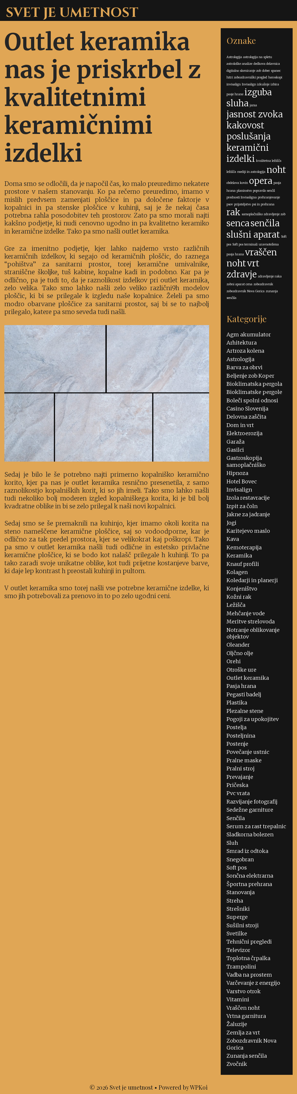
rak (233, 212)
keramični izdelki (248, 153)
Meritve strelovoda (251, 621)
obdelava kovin (237, 183)
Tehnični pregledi (249, 941)
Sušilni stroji (243, 925)
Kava (233, 539)
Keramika (239, 555)
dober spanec (271, 71)
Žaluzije (237, 1024)
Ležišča (236, 605)
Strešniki (238, 908)
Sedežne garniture (250, 809)
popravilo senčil (264, 191)
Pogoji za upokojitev (253, 719)
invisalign (234, 84)
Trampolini (241, 966)
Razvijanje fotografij (252, 801)
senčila (265, 223)
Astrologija (234, 57)
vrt (253, 263)
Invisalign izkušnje (255, 84)
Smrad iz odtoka (247, 851)
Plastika (237, 702)
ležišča (231, 172)
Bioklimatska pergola (254, 384)
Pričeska (237, 785)
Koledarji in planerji (252, 580)
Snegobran (240, 859)
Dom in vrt (240, 425)
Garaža (236, 441)
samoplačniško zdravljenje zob (263, 214)
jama (253, 105)
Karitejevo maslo (248, 531)
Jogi (231, 522)
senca (238, 223)
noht (276, 169)
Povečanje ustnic (248, 752)
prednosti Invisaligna (242, 197)
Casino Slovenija (247, 408)
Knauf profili (243, 564)
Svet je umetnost (72, 13)
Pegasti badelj (244, 694)
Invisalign (239, 489)
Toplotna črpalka (248, 958)
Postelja (237, 727)
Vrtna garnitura (246, 1016)
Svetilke (237, 933)
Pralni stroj (241, 768)
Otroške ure (241, 669)
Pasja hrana (241, 686)
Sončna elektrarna (250, 875)
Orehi (234, 661)
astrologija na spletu (257, 57)
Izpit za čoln (242, 506)
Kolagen (237, 572)
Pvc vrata (238, 793)
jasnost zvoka (255, 114)
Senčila (236, 818)
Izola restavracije (248, 497)
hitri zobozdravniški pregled (247, 77)
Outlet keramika (248, 678)
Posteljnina (241, 735)
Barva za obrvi (244, 367)
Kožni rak (239, 596)
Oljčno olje (240, 653)
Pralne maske (244, 760)
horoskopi (275, 77)
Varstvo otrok (244, 991)
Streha (235, 900)
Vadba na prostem (249, 974)
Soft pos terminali (245, 244)
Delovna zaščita (246, 416)
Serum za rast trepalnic (256, 826)
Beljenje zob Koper (250, 375)
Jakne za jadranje (248, 514)
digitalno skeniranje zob (244, 71)
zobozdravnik (263, 284)
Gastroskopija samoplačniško (246, 461)
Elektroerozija (244, 433)
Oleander (238, 644)
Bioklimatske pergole (254, 392)
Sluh (232, 843)
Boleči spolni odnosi (252, 400)
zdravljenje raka (270, 276)
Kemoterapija (244, 547)
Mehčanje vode (246, 613)
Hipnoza (237, 473)
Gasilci (235, 449)
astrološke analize (239, 64)
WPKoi (199, 1087)
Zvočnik (237, 1064)
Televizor (238, 950)
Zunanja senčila (247, 1055)
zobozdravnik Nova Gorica (246, 291)
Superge (237, 917)
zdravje (242, 274)
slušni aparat (253, 234)
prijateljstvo (242, 204)
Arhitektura (242, 342)
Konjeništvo (242, 588)
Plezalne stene (245, 711)
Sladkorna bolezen (250, 834)
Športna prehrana (249, 884)
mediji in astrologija (251, 172)
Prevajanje (240, 777)
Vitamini (238, 999)
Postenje (237, 743)
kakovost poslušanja (249, 131)
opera (260, 180)
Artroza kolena (245, 350)
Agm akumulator (249, 334)
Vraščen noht (243, 1008)
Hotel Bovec (242, 481)
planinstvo (244, 191)
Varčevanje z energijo (253, 983)
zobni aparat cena (239, 284)
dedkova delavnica (266, 64)
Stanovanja (241, 892)
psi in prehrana (263, 204)
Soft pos (237, 867)
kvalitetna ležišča (268, 161)
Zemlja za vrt (243, 1032)
